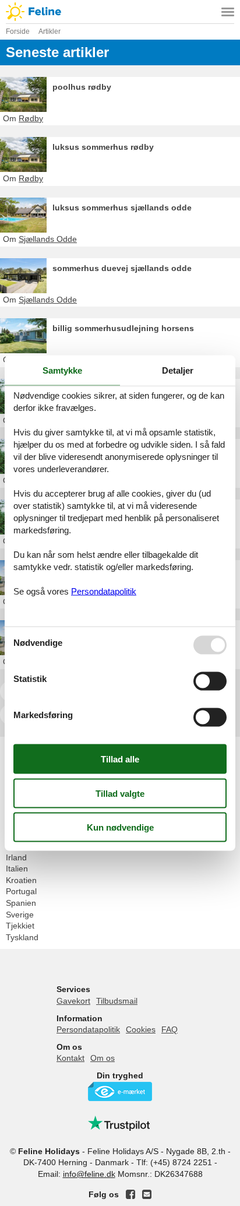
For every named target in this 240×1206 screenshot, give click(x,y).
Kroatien (21, 880)
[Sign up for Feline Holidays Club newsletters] (146, 1194)
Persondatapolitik (88, 1029)
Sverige (20, 914)
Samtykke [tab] (62, 370)
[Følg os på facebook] (130, 1194)
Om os (102, 1058)
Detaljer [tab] (177, 370)
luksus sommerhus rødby (103, 147)
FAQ (169, 1029)
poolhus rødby (81, 87)
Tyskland (22, 937)
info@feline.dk (89, 1174)
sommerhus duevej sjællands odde (122, 268)
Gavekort (73, 1000)
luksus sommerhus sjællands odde (122, 207)
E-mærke (120, 1091)
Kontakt (70, 1058)
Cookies (141, 1029)
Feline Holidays (120, 11)
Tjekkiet (20, 925)
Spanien (21, 903)
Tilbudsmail (116, 1000)
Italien (17, 868)
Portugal (21, 891)
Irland (16, 857)
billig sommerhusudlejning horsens (123, 328)
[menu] (227, 11)
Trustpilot (120, 1123)
